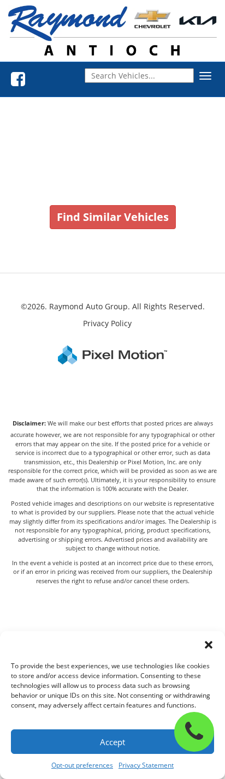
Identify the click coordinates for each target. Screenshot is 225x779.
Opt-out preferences (82, 765)
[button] (208, 644)
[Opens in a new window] (18, 79)
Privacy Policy (107, 323)
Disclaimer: (29, 423)
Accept (112, 741)
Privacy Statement (146, 765)
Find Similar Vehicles (113, 216)
